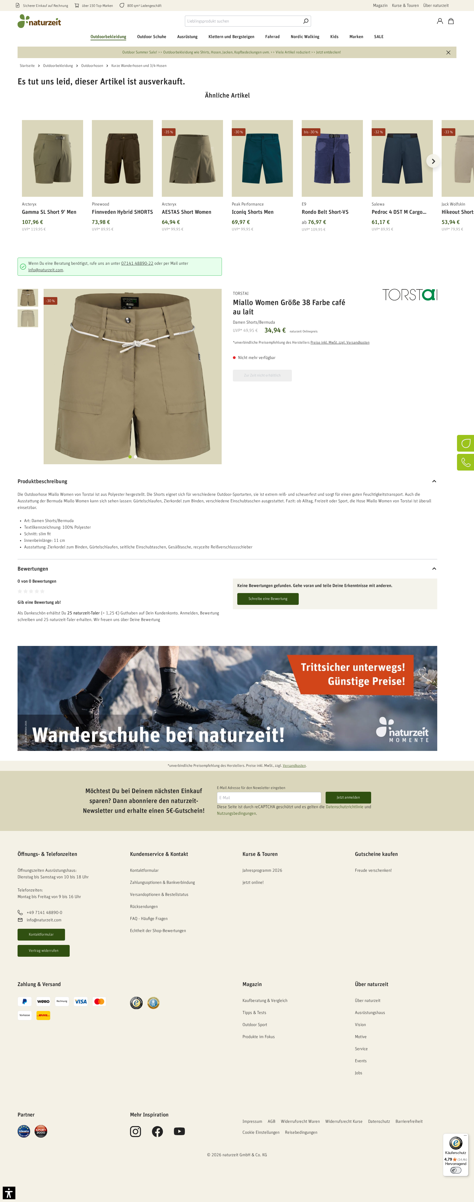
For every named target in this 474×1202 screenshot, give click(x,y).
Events (361, 1061)
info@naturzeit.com (45, 270)
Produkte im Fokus (258, 1037)
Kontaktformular (41, 934)
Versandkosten (294, 766)
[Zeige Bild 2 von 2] (135, 456)
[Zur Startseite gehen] (39, 21)
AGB (271, 1121)
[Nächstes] (433, 161)
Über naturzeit (436, 5)
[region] (227, 167)
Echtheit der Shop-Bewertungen (158, 930)
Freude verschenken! (373, 870)
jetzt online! (253, 882)
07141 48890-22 (137, 263)
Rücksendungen (144, 906)
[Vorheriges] (22, 161)
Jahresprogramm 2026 (262, 870)
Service (361, 1049)
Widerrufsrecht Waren (300, 1121)
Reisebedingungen (301, 1132)
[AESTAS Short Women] (192, 158)
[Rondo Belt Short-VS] (332, 158)
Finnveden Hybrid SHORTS (122, 212)
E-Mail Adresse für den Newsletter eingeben (251, 788)
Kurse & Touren (405, 5)
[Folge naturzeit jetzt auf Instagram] (135, 1134)
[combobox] (242, 21)
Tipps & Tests (254, 1012)
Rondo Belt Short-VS (325, 212)
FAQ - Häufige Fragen (149, 918)
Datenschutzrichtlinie (344, 807)
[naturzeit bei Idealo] (24, 1131)
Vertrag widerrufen (43, 951)
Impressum (252, 1121)
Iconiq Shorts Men (252, 212)
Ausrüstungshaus (370, 1012)
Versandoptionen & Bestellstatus (159, 894)
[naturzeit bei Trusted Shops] (136, 1003)
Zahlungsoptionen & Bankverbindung (162, 882)
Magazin (380, 5)
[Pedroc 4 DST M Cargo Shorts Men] (402, 158)
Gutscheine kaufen (376, 854)
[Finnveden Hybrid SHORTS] (122, 158)
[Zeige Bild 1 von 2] (130, 456)
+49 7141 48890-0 (44, 913)
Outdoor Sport (254, 1024)
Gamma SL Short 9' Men (49, 212)
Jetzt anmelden (348, 797)
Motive (361, 1037)
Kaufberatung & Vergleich (264, 1000)
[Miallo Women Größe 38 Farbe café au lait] (133, 376)
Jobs (358, 1073)
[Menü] (465, 1136)
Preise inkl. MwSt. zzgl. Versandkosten (340, 342)
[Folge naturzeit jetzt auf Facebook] (157, 1134)
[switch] (455, 1170)
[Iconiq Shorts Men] (262, 158)
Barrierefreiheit (409, 1121)
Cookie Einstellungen (261, 1132)
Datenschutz (379, 1121)
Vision (360, 1024)
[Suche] (305, 21)
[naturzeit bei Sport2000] (41, 1131)
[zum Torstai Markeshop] (409, 295)
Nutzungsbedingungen (236, 813)
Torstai (241, 293)
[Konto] (440, 21)
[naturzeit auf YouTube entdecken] (179, 1134)
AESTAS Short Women (186, 212)
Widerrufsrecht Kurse (344, 1121)
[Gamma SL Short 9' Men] (52, 158)
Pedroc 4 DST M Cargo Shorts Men (397, 213)
